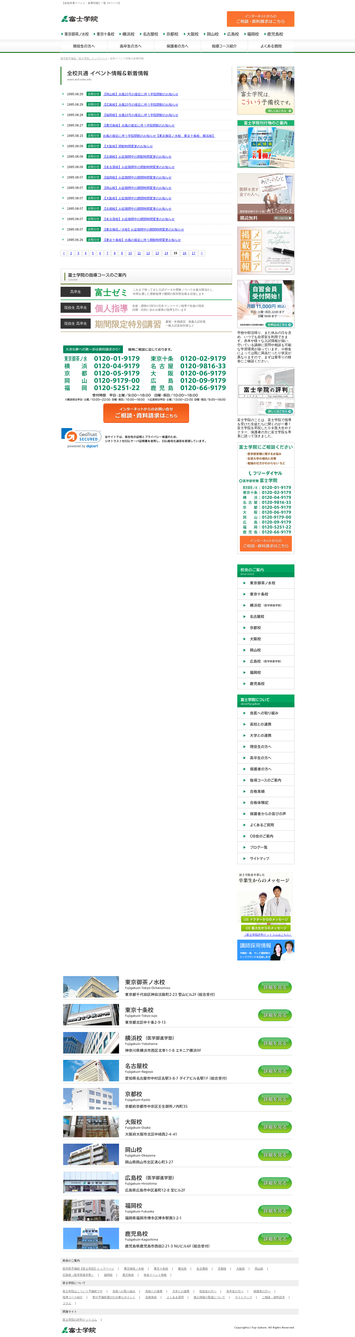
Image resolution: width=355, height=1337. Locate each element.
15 (175, 253)
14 (166, 253)
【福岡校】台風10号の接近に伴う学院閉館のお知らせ (140, 115)
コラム (67, 1303)
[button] (81, 438)
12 (148, 253)
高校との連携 (153, 1291)
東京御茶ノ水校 (134, 1268)
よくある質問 (175, 1297)
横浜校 (182, 1268)
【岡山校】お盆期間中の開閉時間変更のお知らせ (137, 188)
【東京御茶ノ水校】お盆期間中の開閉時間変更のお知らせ (143, 229)
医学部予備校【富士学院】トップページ (88, 1268)
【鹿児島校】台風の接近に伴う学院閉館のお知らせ (139, 125)
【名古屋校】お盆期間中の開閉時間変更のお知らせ (139, 219)
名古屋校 (202, 1268)
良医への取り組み (124, 1291)
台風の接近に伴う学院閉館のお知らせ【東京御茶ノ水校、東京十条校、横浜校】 (159, 136)
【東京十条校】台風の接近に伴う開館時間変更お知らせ (142, 240)
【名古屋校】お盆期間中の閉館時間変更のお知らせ (139, 167)
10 (130, 253)
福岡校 (108, 1274)
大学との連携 (180, 1291)
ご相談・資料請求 (273, 1297)
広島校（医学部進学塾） (78, 1274)
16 (184, 253)
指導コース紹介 (73, 1297)
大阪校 (240, 1268)
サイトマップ (243, 1297)
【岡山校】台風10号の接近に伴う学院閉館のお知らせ (140, 94)
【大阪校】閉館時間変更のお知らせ (128, 146)
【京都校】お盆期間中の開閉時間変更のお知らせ (137, 209)
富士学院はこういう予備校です (83, 1291)
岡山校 (259, 1268)
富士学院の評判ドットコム (80, 1319)
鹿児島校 (128, 1274)
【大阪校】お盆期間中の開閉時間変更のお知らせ (137, 198)
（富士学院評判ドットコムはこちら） (268, 934)
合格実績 (151, 1297)
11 (139, 253)
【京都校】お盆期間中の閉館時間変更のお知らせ (137, 156)
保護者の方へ (262, 1291)
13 (157, 253)
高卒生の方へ (235, 1291)
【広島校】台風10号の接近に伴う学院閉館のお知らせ (140, 104)
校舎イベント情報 (155, 1274)
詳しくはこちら (146, 293)
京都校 (222, 1268)
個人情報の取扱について (209, 1297)
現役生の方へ (207, 1291)
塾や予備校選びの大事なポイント (114, 1297)
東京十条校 (161, 1268)
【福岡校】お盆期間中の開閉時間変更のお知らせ (137, 177)
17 (193, 253)
